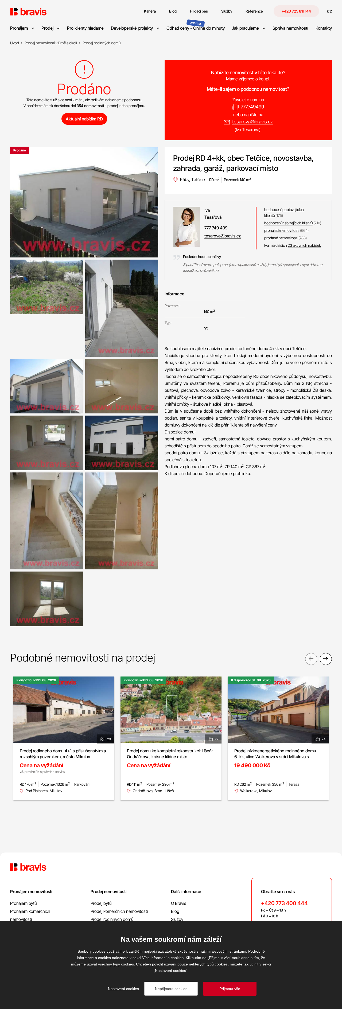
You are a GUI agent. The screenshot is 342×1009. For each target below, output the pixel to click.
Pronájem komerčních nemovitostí (30, 915)
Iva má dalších (292, 245)
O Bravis (178, 903)
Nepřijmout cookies (171, 989)
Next (326, 659)
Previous (311, 659)
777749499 (252, 106)
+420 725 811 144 (296, 11)
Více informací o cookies (163, 958)
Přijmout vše (229, 989)
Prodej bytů (101, 903)
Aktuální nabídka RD (84, 119)
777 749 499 (215, 227)
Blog (175, 911)
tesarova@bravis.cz (252, 121)
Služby (177, 919)
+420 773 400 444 (284, 903)
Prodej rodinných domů (112, 919)
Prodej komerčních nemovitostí (119, 911)
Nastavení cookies (123, 989)
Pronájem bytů (23, 903)
